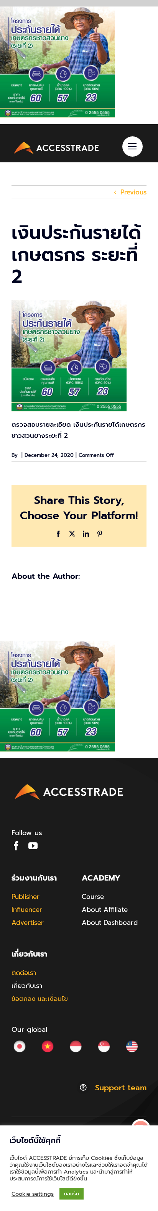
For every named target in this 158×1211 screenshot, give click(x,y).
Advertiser (28, 923)
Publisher (26, 897)
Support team (120, 1087)
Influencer (27, 910)
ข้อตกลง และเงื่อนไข (40, 999)
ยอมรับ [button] (71, 1193)
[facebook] (16, 845)
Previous (133, 192)
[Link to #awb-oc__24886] (132, 146)
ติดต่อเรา (24, 973)
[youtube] (33, 845)
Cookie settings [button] (33, 1193)
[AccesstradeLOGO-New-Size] (57, 142)
